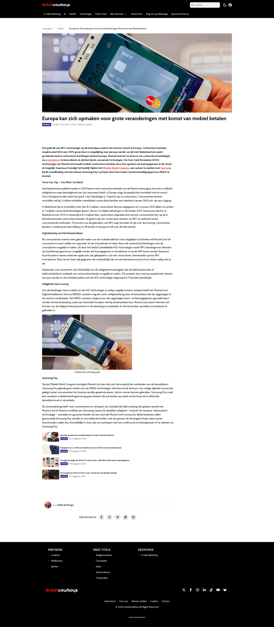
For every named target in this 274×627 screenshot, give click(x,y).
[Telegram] (117, 517)
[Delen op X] (109, 517)
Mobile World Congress (116, 168)
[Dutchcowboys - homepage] (56, 5)
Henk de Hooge (84, 124)
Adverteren (136, 14)
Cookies (154, 601)
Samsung (166, 168)
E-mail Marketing (52, 14)
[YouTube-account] (218, 590)
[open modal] (230, 5)
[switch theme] (225, 5)
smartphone (53, 160)
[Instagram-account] (197, 590)
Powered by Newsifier (137, 617)
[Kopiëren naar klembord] (125, 517)
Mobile (46, 124)
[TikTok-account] (211, 590)
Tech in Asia (101, 14)
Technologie (85, 14)
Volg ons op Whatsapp (157, 14)
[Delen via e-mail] (133, 517)
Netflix (72, 14)
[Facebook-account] (190, 590)
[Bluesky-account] (225, 590)
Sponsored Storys (180, 14)
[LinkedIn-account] (204, 590)
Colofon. (165, 601)
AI (65, 14)
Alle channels (116, 14)
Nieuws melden (139, 601)
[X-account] (184, 590)
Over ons (123, 601)
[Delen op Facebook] (101, 517)
